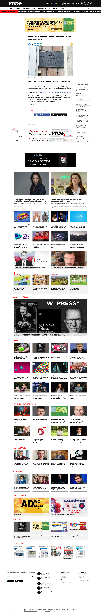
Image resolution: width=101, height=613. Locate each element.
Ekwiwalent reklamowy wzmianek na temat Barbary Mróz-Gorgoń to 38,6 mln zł (59, 441)
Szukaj (89, 8)
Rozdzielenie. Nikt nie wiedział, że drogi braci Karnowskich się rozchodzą (82, 140)
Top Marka (81, 577)
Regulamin (64, 581)
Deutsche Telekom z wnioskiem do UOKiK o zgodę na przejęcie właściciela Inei (77, 226)
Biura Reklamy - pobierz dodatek (76, 535)
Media (15, 340)
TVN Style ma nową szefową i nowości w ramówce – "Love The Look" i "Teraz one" (21, 377)
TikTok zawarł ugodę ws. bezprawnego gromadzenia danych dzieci (77, 465)
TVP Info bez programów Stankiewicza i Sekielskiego (29, 267)
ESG (50, 8)
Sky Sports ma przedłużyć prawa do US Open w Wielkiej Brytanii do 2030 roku (21, 357)
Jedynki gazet (20, 543)
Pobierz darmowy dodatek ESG (40, 535)
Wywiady (17, 471)
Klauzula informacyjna (66, 582)
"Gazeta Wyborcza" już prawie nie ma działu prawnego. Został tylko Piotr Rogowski (78, 357)
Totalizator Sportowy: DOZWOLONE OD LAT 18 (20, 289)
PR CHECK (55, 8)
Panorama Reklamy (84, 579)
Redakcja (63, 573)
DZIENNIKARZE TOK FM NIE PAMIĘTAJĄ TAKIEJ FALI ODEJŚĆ (36, 335)
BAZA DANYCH (42, 8)
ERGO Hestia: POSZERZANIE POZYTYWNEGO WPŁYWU (58, 289)
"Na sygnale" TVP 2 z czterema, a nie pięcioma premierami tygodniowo (40, 246)
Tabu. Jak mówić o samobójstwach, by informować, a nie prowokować (80, 97)
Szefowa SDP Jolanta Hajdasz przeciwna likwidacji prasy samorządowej (81, 134)
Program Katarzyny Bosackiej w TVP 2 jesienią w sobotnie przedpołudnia (22, 226)
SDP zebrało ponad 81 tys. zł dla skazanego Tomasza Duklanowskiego (82, 115)
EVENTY (18, 8)
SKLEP (33, 8)
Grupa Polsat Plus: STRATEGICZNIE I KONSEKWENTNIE (75, 290)
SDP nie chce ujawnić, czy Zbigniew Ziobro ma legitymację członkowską (82, 103)
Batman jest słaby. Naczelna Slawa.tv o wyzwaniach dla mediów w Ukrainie (21, 489)
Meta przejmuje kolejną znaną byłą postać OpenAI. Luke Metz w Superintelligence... (40, 465)
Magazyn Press (20, 297)
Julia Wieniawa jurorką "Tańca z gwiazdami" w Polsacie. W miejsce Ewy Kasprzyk (22, 397)
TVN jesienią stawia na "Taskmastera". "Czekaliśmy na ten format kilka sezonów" (30, 200)
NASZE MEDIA (26, 8)
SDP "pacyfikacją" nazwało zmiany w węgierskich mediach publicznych (82, 86)
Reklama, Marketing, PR (24, 404)
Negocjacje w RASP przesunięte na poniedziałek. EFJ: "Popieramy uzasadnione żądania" (81, 109)
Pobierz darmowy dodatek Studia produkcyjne (58, 535)
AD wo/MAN (81, 576)
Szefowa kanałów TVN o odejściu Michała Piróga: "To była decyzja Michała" (40, 226)
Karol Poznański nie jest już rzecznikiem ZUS (39, 420)
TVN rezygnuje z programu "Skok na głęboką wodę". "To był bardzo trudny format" (59, 226)
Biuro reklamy (64, 576)
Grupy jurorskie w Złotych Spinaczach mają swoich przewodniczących (20, 441)
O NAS (62, 8)
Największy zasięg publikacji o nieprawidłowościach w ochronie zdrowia (40, 397)
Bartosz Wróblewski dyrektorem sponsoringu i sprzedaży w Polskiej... (77, 421)
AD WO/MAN (18, 514)
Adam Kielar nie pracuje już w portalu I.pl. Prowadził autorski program (78, 397)
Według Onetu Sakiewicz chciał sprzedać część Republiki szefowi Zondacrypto (78, 377)
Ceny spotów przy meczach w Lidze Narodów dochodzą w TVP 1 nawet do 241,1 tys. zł (40, 377)
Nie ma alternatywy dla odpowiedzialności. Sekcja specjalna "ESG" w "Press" (58, 421)
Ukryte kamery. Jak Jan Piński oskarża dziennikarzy (67, 267)
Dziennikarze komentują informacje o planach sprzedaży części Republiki (77, 246)
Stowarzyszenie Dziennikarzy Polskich (39, 110)
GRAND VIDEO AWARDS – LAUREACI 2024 (63, 514)
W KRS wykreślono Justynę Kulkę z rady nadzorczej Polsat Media (66, 200)
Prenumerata (64, 577)
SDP (31, 110)
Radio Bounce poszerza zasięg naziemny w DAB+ (59, 356)
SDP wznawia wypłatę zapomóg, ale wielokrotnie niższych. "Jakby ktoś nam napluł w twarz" (82, 120)
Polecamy (18, 519)
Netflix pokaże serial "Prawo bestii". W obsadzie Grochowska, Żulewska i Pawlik (59, 377)
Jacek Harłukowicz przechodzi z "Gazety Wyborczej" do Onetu (53, 92)
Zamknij (75, 609)
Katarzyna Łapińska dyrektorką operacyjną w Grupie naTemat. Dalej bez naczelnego (58, 397)
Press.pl (81, 575)
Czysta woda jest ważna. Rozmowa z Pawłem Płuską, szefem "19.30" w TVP (58, 489)
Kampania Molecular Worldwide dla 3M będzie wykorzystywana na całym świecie (39, 441)
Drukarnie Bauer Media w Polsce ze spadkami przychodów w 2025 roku (20, 246)
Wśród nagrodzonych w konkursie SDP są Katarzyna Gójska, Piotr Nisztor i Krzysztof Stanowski (81, 128)
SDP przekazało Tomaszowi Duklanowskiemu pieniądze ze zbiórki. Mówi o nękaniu (82, 91)
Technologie (19, 448)
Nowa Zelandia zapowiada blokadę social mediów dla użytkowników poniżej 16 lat (58, 465)
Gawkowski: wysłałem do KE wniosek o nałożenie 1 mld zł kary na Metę (21, 465)
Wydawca (63, 575)
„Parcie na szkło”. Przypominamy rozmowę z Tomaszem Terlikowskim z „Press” (39, 489)
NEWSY (11, 8)
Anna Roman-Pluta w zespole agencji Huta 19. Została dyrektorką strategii (78, 441)
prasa (37, 124)
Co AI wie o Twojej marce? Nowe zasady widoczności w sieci (58, 246)
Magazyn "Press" (83, 573)
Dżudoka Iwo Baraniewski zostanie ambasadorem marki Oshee (22, 421)
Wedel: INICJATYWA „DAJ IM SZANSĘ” (39, 289)
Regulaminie (47, 611)
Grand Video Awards (84, 580)
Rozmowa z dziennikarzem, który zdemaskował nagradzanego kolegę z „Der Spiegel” (77, 489)
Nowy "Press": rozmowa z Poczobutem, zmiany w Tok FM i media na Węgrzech (40, 357)
